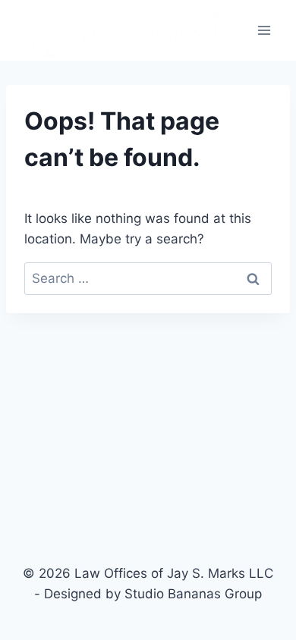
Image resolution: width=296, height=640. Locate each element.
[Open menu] (264, 30)
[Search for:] (148, 278)
